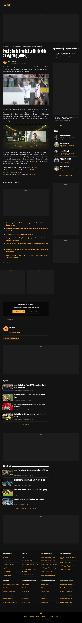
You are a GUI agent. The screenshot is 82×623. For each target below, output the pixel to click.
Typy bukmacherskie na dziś (10, 602)
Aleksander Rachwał (65, 135)
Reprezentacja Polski (8, 564)
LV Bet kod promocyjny (66, 591)
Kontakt (38, 616)
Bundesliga (71, 137)
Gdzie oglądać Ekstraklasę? (48, 557)
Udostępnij (10, 319)
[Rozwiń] (19, 553)
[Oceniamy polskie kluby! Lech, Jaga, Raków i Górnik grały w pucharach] (66, 55)
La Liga (61, 139)
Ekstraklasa (2, 387)
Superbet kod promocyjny (67, 584)
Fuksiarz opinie (26, 602)
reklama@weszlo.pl (14, 332)
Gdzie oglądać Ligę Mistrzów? (49, 564)
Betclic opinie (25, 598)
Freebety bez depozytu (9, 591)
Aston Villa (6, 338)
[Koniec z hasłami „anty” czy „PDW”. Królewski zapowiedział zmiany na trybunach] (26, 387)
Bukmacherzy (6, 581)
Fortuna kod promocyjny (66, 587)
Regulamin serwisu (53, 616)
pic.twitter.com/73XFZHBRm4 (12, 172)
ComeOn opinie (45, 584)
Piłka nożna (12, 46)
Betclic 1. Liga (6, 560)
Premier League (63, 137)
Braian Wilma (17, 400)
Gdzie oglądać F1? (65, 569)
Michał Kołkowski (64, 151)
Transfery (24, 557)
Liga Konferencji (17, 46)
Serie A (66, 139)
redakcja (13, 61)
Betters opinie (44, 602)
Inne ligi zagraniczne (2, 397)
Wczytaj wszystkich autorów (65, 175)
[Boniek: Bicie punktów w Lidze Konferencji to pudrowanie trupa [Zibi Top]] (66, 119)
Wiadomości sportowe (7, 553)
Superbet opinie (26, 587)
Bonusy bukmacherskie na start (11, 584)
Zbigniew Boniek (59, 120)
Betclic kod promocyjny (66, 598)
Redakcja (32, 616)
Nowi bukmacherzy (8, 598)
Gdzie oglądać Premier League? (49, 568)
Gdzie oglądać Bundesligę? (48, 575)
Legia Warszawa (15, 338)
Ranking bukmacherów (9, 595)
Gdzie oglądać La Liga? (47, 571)
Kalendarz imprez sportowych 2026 (68, 557)
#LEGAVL (31, 170)
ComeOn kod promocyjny (66, 602)
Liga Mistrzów (6, 568)
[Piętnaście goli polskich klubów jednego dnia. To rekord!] (26, 502)
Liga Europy (2, 501)
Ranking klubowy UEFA (28, 560)
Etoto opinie (44, 598)
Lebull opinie (25, 595)
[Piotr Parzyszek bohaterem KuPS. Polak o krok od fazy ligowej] (26, 492)
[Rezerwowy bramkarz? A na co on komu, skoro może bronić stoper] (26, 397)
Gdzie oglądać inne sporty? (65, 553)
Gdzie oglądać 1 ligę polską (48, 560)
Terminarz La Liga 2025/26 (29, 574)
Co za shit (34, 311)
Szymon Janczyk (64, 143)
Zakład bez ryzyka (8, 587)
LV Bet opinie (25, 591)
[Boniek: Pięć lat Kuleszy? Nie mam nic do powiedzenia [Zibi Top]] (26, 472)
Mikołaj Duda (16, 409)
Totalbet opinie (45, 591)
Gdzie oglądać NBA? (65, 562)
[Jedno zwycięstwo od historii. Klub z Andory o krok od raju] (26, 482)
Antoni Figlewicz (64, 166)
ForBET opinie (44, 595)
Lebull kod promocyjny (66, 595)
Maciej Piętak (17, 485)
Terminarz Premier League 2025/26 (29, 570)
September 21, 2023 (35, 174)
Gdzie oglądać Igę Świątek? (67, 566)
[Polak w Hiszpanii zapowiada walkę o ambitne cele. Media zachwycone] (26, 407)
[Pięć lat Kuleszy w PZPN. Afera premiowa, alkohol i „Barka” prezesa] (26, 416)
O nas (25, 616)
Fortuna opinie (25, 584)
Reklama (44, 616)
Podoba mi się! (20, 311)
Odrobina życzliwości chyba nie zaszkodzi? (20, 234)
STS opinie (44, 587)
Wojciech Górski (58, 57)
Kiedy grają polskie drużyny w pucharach (30, 565)
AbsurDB (16, 504)
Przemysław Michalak (66, 159)
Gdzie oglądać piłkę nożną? (46, 553)
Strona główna (6, 46)
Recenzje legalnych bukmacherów (29, 581)
